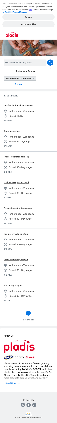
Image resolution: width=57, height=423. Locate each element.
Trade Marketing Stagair (16, 259)
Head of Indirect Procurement (18, 105)
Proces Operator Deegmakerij (18, 208)
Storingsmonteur (12, 131)
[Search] (50, 62)
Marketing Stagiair (13, 285)
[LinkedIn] (34, 405)
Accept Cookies (28, 24)
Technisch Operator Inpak (16, 182)
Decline (28, 17)
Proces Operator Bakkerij (16, 157)
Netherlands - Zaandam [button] (18, 78)
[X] (23, 405)
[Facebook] (28, 405)
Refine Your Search (25, 71)
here (30, 10)
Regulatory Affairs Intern (16, 234)
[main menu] (52, 35)
